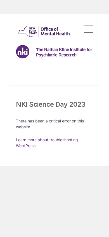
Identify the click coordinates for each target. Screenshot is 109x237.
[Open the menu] (88, 27)
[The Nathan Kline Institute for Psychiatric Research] (44, 31)
